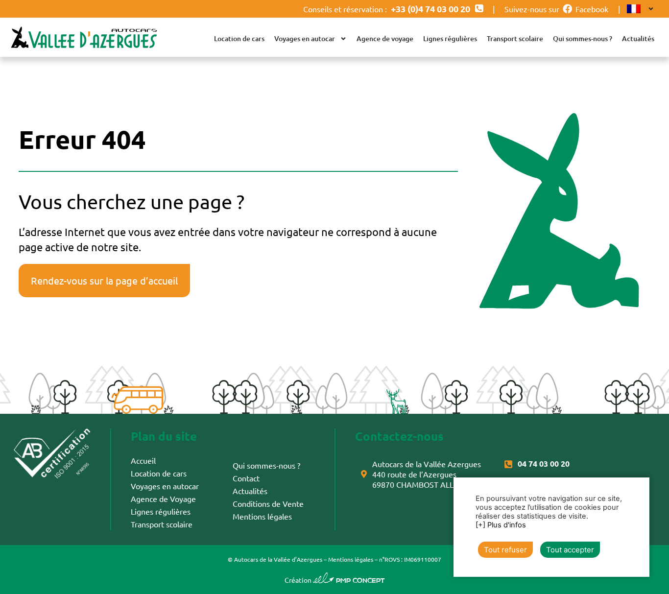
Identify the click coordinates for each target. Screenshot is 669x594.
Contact (246, 478)
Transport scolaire (515, 38)
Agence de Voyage (163, 498)
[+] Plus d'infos (501, 525)
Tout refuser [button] (505, 549)
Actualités (638, 38)
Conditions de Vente (268, 503)
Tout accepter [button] (570, 549)
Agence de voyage (385, 38)
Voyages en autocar (304, 38)
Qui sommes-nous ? (582, 38)
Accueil (143, 460)
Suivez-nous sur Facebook (556, 9)
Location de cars (239, 38)
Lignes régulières (450, 38)
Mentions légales (262, 516)
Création (335, 579)
